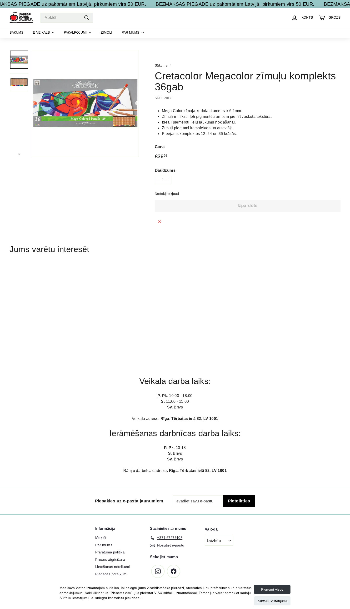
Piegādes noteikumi (111, 574)
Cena (160, 147)
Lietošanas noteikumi (112, 567)
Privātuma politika (110, 552)
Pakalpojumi (76, 32)
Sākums (16, 32)
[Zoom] (85, 103)
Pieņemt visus (272, 589)
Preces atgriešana (110, 559)
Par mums (131, 32)
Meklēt (100, 538)
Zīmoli (106, 32)
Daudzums (165, 170)
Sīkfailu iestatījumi (272, 601)
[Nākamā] (19, 153)
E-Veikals (42, 32)
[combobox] (66, 18)
